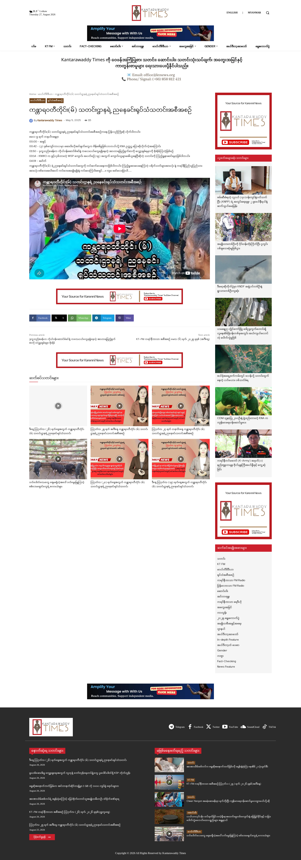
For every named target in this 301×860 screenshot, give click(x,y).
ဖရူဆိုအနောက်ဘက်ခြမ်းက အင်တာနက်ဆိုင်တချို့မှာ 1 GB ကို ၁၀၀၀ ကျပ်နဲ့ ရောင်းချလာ (74, 786)
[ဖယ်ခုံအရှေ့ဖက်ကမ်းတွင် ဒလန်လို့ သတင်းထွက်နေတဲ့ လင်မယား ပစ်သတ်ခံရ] (243, 359)
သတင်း (191, 762)
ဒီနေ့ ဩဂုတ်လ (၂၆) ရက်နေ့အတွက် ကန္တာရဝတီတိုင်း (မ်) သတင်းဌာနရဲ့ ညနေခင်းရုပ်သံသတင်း (78, 760)
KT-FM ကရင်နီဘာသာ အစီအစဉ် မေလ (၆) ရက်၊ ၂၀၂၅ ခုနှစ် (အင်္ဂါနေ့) (173, 339)
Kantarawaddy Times (49, 120)
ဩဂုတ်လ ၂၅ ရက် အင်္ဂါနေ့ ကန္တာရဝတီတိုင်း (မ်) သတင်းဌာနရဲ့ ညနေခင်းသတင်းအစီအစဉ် (75, 825)
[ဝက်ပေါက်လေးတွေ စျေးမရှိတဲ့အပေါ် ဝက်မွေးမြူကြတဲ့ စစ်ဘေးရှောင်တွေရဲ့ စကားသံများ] (58, 459)
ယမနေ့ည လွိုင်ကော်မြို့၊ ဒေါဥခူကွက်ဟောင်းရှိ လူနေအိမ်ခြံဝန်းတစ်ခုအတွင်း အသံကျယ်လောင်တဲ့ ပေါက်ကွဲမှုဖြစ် (242, 333)
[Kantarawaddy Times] (31, 120)
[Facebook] (189, 727)
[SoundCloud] (243, 727)
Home (32, 94)
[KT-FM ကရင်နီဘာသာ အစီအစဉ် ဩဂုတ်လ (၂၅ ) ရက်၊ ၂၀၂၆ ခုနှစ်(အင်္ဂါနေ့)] (169, 782)
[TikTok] (264, 727)
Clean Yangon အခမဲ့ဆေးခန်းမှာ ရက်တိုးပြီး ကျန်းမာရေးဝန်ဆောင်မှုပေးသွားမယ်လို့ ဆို (228, 801)
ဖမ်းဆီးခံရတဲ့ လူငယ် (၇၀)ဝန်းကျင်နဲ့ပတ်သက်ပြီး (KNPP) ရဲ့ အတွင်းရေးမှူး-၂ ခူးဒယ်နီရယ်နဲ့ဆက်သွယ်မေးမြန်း (242, 202)
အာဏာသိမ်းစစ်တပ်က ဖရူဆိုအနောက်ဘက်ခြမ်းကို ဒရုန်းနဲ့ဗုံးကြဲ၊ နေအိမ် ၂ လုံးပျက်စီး (227, 766)
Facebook (198, 727)
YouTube (233, 727)
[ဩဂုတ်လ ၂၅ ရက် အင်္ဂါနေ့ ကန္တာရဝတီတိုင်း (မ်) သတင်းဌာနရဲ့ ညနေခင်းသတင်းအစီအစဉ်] (119, 406)
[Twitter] (208, 727)
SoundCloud (253, 727)
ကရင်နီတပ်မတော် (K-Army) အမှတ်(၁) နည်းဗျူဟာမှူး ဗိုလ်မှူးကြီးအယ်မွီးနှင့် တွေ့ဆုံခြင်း (241, 465)
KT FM (191, 780)
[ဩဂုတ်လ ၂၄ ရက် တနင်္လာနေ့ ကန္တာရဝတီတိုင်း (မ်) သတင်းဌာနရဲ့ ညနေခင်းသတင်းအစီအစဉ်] (181, 406)
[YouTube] (224, 727)
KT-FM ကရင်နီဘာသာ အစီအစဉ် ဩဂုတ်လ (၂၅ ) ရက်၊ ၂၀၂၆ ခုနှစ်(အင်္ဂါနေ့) (224, 784)
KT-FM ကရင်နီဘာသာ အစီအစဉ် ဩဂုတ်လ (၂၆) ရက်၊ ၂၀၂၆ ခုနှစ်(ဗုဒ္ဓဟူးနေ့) (69, 812)
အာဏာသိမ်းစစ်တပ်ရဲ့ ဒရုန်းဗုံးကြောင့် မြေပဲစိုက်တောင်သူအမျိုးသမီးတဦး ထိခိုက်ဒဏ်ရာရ (74, 799)
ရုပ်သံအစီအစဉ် (55, 100)
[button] (267, 13)
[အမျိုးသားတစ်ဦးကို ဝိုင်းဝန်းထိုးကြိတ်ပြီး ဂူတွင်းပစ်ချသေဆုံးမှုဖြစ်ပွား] (243, 227)
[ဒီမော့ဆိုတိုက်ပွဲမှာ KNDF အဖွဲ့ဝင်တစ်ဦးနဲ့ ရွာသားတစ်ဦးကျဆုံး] (243, 269)
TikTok (272, 727)
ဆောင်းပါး (192, 812)
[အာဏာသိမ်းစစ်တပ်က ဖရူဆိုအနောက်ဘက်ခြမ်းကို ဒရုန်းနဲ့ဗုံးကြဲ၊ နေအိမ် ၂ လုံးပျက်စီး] (169, 765)
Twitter (216, 727)
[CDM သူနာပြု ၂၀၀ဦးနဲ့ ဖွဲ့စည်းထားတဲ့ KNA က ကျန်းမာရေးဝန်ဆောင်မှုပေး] (243, 401)
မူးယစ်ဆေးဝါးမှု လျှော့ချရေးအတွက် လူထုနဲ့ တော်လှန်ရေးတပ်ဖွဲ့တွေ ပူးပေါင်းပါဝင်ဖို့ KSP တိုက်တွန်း (79, 773)
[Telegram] (171, 727)
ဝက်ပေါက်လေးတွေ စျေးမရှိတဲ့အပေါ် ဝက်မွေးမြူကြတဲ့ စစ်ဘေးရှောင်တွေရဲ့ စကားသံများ (228, 835)
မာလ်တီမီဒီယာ (45, 94)
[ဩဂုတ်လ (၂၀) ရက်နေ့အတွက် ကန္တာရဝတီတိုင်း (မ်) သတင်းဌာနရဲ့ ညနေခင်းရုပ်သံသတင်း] (119, 459)
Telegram (180, 727)
